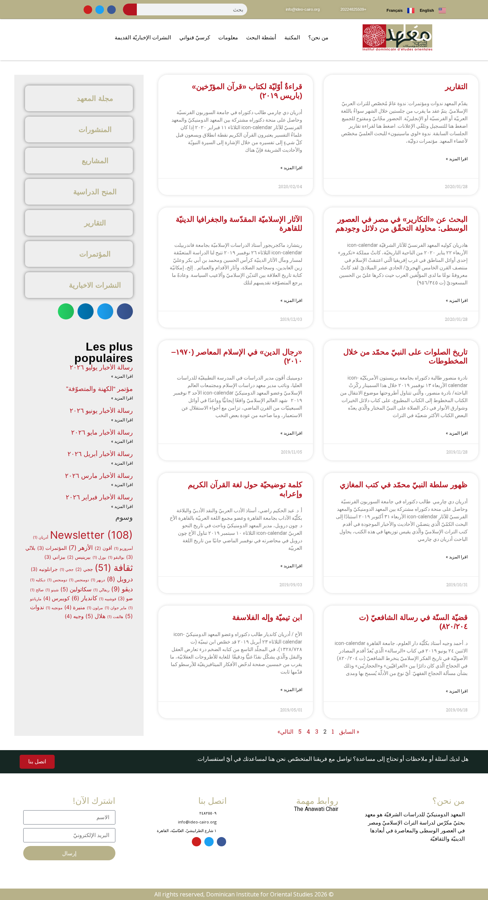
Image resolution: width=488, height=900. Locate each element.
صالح (37, 590)
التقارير (456, 86)
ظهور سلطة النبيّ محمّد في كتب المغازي (404, 484)
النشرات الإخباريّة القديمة (143, 37)
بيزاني (54, 557)
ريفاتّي (101, 590)
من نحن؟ (318, 37)
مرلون (95, 608)
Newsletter (91, 535)
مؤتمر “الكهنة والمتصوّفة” (99, 388)
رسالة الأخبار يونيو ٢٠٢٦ (101, 410)
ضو (125, 598)
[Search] (130, 9)
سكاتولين (75, 589)
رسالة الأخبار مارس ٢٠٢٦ (99, 475)
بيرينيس (79, 557)
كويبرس (56, 598)
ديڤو (122, 589)
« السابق (349, 731)
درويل (120, 579)
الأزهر (81, 547)
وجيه (74, 616)
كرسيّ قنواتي (194, 37)
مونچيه (54, 608)
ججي (84, 569)
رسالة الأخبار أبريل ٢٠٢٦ (100, 454)
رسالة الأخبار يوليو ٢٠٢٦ (101, 367)
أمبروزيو (123, 548)
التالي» (285, 731)
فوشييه (107, 599)
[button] (125, 311)
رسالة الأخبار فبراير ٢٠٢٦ (99, 497)
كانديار (84, 598)
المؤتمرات (52, 548)
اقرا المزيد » (457, 158)
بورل (99, 557)
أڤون (103, 548)
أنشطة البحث (261, 37)
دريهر (98, 580)
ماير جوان (115, 608)
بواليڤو (116, 557)
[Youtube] (88, 9)
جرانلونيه (44, 569)
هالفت (115, 617)
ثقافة (114, 567)
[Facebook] (111, 9)
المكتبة (292, 37)
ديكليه (37, 580)
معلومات (228, 37)
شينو (52, 590)
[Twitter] (99, 9)
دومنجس (79, 580)
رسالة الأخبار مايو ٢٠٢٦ (102, 432)
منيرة (74, 607)
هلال (95, 616)
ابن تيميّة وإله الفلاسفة (267, 617)
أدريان (40, 537)
